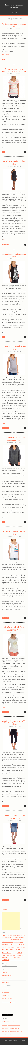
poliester (18, 949)
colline (3, 939)
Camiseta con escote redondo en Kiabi (14, 255)
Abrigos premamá (5, 992)
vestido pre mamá (15, 959)
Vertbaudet (5, 960)
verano (18, 957)
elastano (18, 939)
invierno (3, 947)
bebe (10, 935)
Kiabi (3, 59)
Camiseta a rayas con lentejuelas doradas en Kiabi (14, 70)
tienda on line (11, 957)
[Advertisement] (11, 921)
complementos (8, 939)
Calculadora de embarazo (7, 975)
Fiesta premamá (5, 995)
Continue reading (6, 54)
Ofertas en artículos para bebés (8, 1002)
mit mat (20, 947)
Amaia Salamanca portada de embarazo (10, 1028)
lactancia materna (5, 982)
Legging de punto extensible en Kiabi (14, 722)
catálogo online (12, 937)
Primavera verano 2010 (6, 955)
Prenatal (19, 953)
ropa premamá (19, 955)
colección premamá (19, 937)
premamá (6, 952)
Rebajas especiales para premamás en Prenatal (12, 1031)
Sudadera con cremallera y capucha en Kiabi (14, 438)
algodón (4, 935)
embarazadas (10, 942)
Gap (23, 944)
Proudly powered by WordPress (10, 1040)
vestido (10, 959)
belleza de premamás (18, 935)
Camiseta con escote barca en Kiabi (14, 347)
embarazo (17, 942)
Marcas (7, 244)
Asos (8, 935)
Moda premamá (7, 950)
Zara (24, 960)
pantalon (14, 949)
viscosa (21, 960)
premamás (13, 953)
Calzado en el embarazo (7, 998)
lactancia (10, 947)
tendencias (6, 957)
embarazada (5, 942)
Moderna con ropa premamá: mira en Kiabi (14, 25)
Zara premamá (5, 988)
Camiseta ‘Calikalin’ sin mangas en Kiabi (14, 628)
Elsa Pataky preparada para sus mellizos (10, 1035)
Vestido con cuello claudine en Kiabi (14, 162)
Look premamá (15, 947)
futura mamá (17, 944)
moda (23, 947)
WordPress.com (14, 1041)
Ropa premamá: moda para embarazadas (14, 6)
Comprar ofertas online (7, 979)
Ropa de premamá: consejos (8, 1021)
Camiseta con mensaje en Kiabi (14, 532)
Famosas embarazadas (7, 944)
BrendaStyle (4, 972)
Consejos (13, 939)
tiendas (15, 957)
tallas (3, 957)
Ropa (13, 955)
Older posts (4, 909)
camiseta (7, 937)
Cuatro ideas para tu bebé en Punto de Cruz (11, 1025)
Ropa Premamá (17, 28)
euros (21, 942)
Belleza (12, 935)
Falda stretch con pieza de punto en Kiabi (14, 817)
